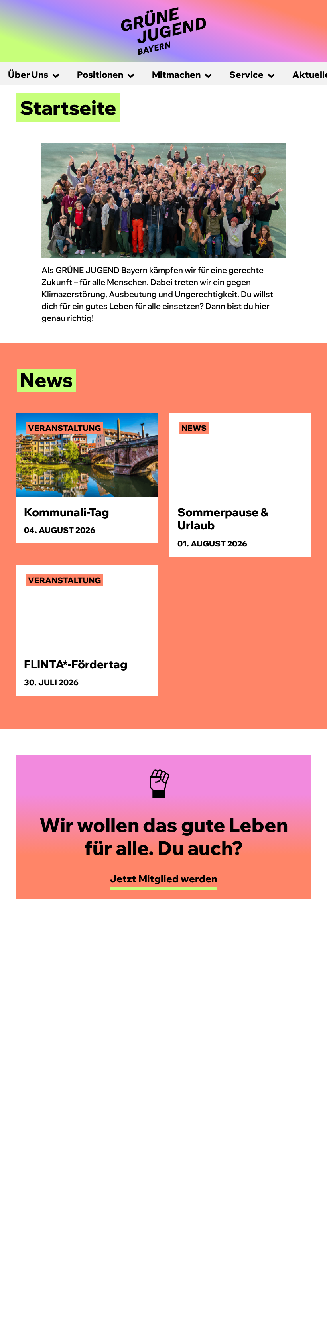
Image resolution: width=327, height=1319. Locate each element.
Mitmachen (176, 74)
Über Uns (28, 74)
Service (246, 74)
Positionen (100, 74)
